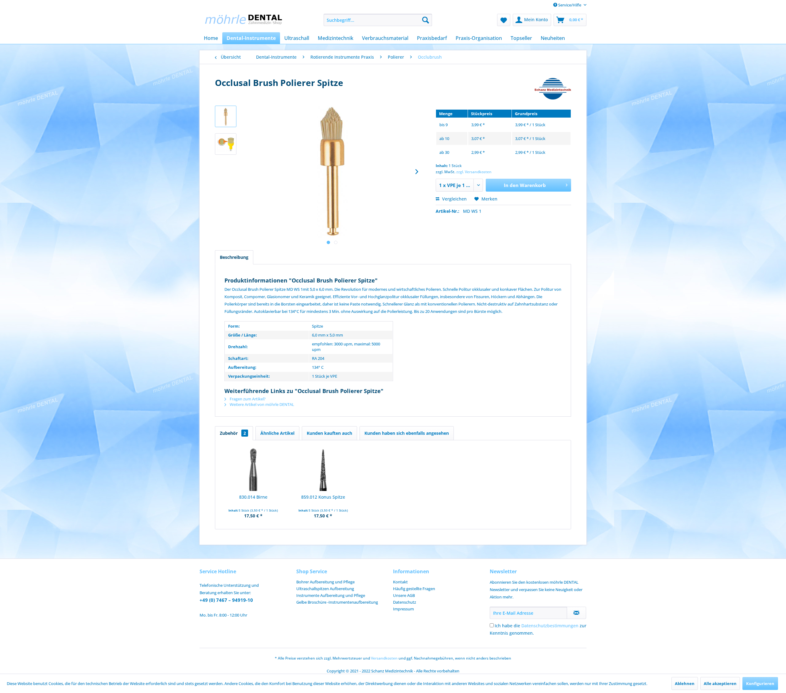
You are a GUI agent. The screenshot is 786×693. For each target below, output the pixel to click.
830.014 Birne (253, 497)
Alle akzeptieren (720, 683)
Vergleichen (454, 199)
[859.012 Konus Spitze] (323, 469)
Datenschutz (404, 602)
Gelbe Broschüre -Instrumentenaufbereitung (337, 602)
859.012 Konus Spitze (323, 497)
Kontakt (400, 582)
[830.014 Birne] (253, 469)
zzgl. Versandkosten (474, 171)
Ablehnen (685, 683)
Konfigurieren (760, 683)
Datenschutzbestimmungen (549, 626)
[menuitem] (378, 20)
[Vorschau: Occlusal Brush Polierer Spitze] (225, 116)
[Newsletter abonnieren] (576, 613)
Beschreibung (234, 257)
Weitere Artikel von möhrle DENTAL (261, 404)
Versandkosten (384, 658)
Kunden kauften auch (329, 433)
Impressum (403, 609)
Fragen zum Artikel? (247, 399)
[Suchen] (425, 20)
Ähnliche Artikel (277, 433)
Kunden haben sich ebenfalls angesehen (406, 433)
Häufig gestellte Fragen (414, 588)
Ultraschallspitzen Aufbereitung (325, 588)
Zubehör (233, 433)
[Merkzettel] (503, 20)
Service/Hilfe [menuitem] (569, 5)
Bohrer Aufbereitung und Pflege (325, 582)
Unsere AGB (404, 595)
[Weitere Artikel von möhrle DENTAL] (553, 88)
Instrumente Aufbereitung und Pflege (330, 595)
